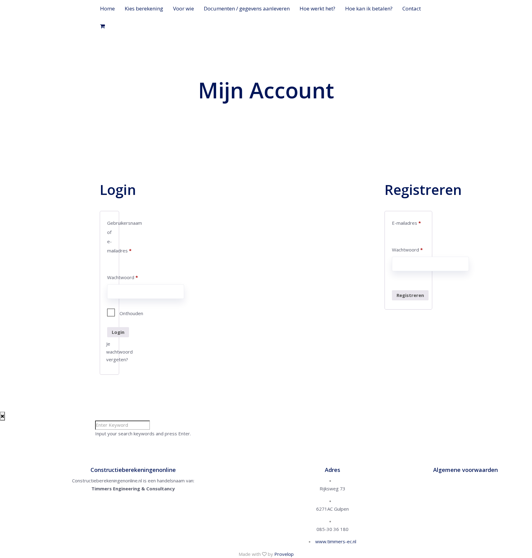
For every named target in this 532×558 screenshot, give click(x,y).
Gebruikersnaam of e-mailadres (109, 237)
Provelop (284, 554)
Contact (411, 8)
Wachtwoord (109, 277)
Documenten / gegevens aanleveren (247, 8)
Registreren (410, 295)
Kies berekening (144, 8)
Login (118, 332)
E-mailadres (406, 223)
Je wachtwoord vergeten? (119, 351)
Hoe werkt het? (317, 8)
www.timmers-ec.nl (335, 541)
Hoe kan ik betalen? (369, 8)
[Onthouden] (109, 313)
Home (107, 8)
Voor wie (183, 8)
